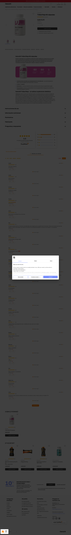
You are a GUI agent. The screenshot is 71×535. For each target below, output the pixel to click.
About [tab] (51, 260)
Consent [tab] (19, 261)
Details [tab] (35, 260)
